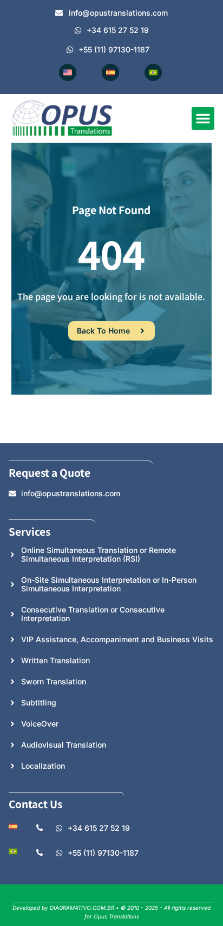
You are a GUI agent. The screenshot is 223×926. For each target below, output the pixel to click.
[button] (203, 118)
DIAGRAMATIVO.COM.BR (82, 907)
